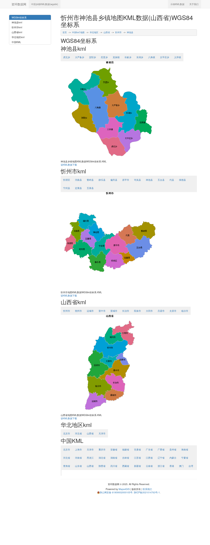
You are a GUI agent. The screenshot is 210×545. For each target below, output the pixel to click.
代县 (171, 179)
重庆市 (102, 449)
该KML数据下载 (69, 164)
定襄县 (78, 188)
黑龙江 (90, 457)
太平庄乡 (164, 57)
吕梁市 (161, 310)
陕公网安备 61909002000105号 (116, 492)
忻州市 (118, 32)
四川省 (113, 466)
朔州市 (78, 310)
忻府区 (66, 179)
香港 (171, 466)
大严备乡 (79, 57)
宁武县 (66, 188)
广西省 (161, 449)
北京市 (66, 433)
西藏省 (125, 466)
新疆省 (137, 466)
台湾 (191, 466)
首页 (65, 32)
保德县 (182, 179)
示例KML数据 (177, 4)
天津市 (102, 433)
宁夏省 (184, 457)
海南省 (184, 449)
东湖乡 (139, 57)
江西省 (149, 457)
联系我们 (147, 489)
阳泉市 (137, 310)
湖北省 (102, 457)
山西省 (107, 32)
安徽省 (113, 449)
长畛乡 (128, 57)
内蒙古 (172, 457)
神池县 (130, 32)
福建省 (125, 449)
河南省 (78, 457)
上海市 (78, 449)
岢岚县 (137, 179)
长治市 (125, 310)
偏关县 (113, 179)
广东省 (149, 449)
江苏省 (137, 457)
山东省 (78, 466)
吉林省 (125, 457)
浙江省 (161, 466)
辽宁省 (161, 457)
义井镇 (177, 57)
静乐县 (102, 179)
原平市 (125, 179)
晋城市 (113, 310)
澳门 (181, 466)
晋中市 (102, 310)
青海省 (66, 466)
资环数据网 (18, 4)
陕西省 (102, 466)
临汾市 (184, 310)
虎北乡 (66, 57)
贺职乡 (92, 57)
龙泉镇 (116, 57)
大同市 (149, 310)
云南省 (149, 466)
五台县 (161, 179)
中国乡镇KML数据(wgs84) (44, 4)
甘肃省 (137, 449)
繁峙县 (90, 179)
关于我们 (194, 4)
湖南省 (113, 457)
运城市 (90, 310)
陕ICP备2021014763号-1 (147, 492)
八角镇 (151, 57)
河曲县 (78, 179)
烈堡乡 (104, 57)
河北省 (78, 433)
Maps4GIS (124, 489)
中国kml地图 (78, 32)
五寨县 (90, 188)
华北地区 (94, 32)
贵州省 (172, 449)
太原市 (172, 310)
